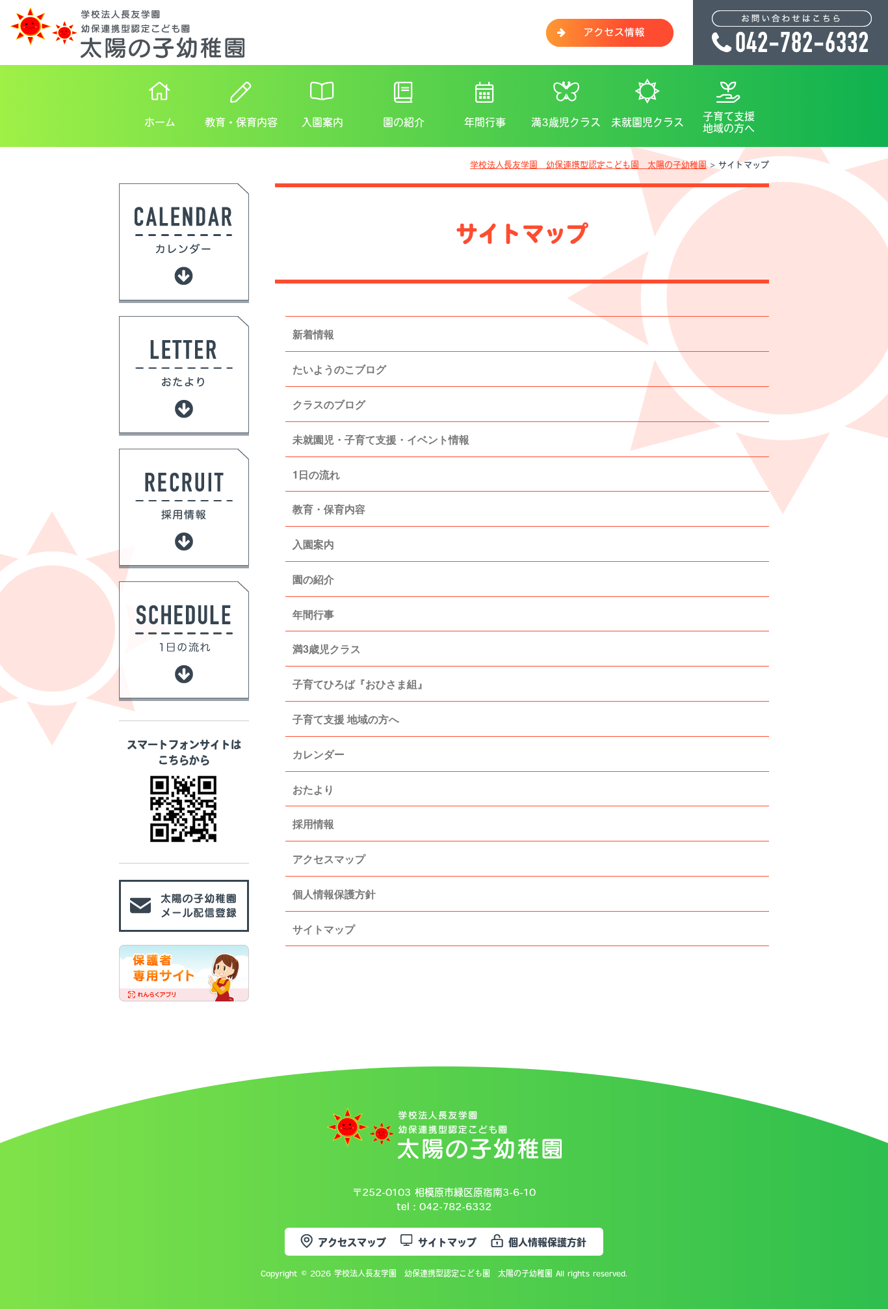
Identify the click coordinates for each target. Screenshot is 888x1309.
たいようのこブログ (339, 369)
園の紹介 (403, 122)
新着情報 (313, 333)
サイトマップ (324, 928)
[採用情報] (184, 558)
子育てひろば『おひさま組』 (360, 683)
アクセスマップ (329, 858)
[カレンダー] (184, 293)
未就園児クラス (647, 122)
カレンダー (319, 754)
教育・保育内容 (241, 122)
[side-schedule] (184, 691)
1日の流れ (316, 474)
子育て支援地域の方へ (729, 122)
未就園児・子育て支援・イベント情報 (381, 439)
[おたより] (184, 426)
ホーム (160, 122)
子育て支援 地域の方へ (346, 718)
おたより (313, 789)
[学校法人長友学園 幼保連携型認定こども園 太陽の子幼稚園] (127, 51)
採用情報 (313, 823)
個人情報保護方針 (334, 893)
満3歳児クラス (566, 122)
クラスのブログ (329, 404)
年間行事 (485, 122)
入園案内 (322, 122)
